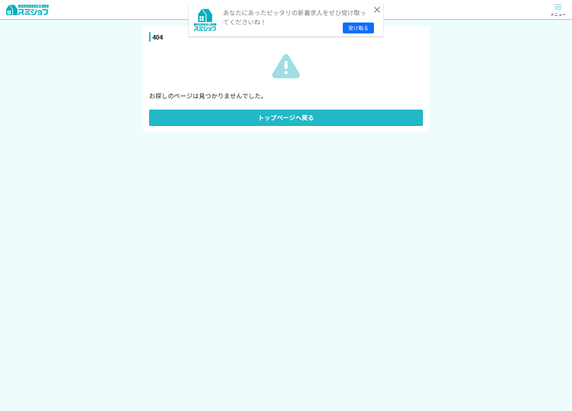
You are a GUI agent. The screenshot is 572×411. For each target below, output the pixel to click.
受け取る (358, 27)
